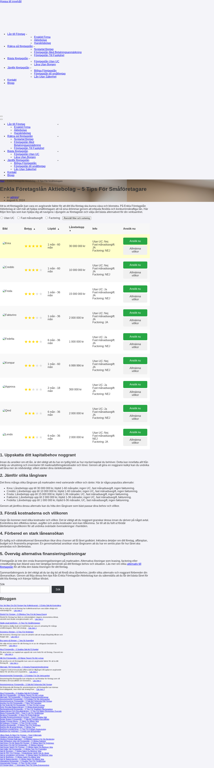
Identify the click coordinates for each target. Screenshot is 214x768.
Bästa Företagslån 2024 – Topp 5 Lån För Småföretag (22, 713)
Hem (2, 181)
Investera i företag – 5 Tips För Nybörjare (17, 632)
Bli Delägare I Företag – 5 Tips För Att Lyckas (18, 723)
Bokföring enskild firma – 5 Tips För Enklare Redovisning (23, 729)
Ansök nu (135, 241)
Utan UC (8, 218)
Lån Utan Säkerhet (45, 76)
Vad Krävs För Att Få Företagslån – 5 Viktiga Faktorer (21, 745)
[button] (26, 34)
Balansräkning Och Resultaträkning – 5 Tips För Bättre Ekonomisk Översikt (31, 711)
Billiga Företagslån (45, 70)
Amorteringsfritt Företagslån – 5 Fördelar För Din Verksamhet (25, 676)
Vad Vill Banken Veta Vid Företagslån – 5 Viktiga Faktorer (23, 741)
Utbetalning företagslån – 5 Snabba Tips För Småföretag (22, 761)
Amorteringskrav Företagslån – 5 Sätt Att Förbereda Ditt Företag (26, 684)
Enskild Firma (42, 37)
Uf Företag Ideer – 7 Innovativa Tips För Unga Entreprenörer (24, 765)
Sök (2, 584)
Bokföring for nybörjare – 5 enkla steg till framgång (20, 731)
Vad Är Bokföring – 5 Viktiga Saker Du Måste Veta (20, 757)
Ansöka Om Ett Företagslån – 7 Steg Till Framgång (20, 703)
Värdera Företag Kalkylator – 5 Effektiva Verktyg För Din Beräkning (27, 739)
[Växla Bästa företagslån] (58, 151)
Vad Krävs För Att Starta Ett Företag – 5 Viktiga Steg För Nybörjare (27, 743)
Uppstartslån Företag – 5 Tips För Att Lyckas (18, 763)
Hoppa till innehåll (11, 1)
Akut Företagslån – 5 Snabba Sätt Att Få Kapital (19, 649)
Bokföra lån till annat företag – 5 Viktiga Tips (17, 727)
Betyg (28, 228)
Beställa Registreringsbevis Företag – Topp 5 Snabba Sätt (23, 717)
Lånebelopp (76, 227)
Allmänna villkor (135, 250)
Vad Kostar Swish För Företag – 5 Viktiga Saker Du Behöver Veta (26, 747)
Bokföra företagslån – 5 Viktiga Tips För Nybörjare (20, 725)
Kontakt (11, 79)
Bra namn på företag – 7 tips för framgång (17, 640)
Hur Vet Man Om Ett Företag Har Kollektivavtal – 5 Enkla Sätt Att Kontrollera (30, 605)
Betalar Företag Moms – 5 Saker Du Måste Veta (19, 721)
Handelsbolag (42, 43)
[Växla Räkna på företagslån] (58, 136)
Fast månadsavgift (31, 218)
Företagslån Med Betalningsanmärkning (58, 52)
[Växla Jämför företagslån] (58, 160)
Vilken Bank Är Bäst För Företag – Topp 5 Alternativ (21, 735)
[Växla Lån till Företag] (58, 124)
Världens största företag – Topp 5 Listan (16, 737)
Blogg (10, 83)
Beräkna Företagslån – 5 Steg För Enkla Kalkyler (20, 715)
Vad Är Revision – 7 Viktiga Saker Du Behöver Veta (20, 751)
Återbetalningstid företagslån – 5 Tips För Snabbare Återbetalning (26, 709)
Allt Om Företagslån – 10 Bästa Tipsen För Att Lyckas (22, 658)
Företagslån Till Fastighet (49, 55)
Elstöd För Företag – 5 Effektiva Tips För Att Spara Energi (23, 614)
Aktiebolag (40, 40)
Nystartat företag (44, 49)
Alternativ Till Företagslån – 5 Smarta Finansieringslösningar (24, 667)
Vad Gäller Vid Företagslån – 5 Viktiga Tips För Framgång (23, 749)
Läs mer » (18, 610)
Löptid (52, 228)
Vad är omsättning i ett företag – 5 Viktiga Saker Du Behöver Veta (26, 755)
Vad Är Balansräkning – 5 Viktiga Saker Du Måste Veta (22, 759)
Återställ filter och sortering (77, 218)
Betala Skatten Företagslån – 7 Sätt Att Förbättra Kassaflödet (24, 719)
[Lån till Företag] (52, 28)
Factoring (54, 218)
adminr (14, 197)
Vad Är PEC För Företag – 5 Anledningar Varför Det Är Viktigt (24, 753)
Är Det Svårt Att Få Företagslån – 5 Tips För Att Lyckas (22, 705)
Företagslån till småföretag (50, 73)
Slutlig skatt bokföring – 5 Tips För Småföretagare (20, 623)
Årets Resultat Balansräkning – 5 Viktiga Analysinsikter (22, 707)
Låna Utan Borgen (45, 64)
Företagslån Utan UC (46, 61)
